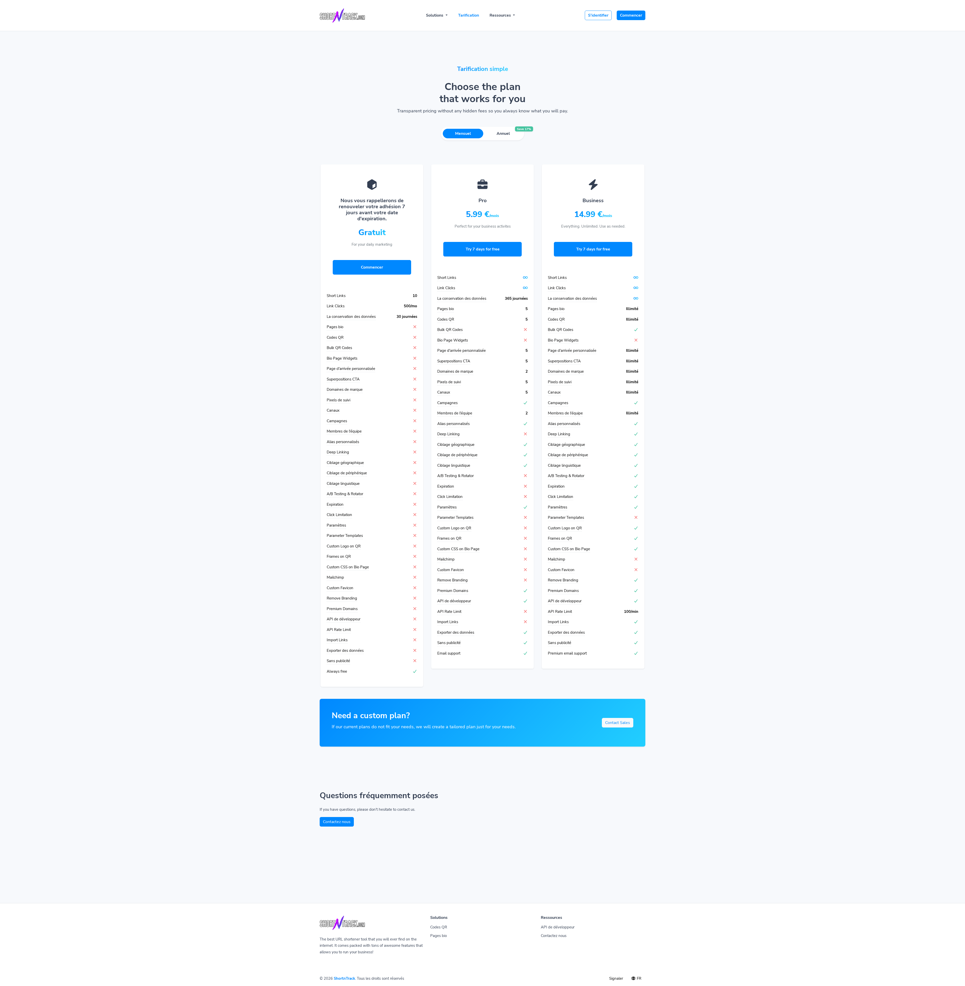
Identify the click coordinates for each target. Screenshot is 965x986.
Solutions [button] (435, 15)
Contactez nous (337, 822)
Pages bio (438, 935)
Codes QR (438, 927)
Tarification (468, 15)
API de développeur (557, 927)
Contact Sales (617, 722)
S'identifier (598, 15)
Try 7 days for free (483, 249)
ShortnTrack (344, 978)
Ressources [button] (501, 15)
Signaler (616, 978)
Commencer (631, 15)
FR (638, 978)
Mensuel (463, 133)
